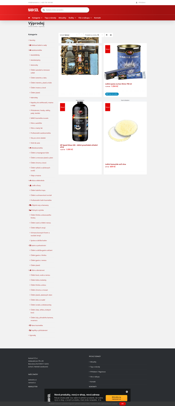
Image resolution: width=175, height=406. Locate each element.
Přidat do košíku (113, 94)
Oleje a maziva (36, 175)
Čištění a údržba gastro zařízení (41, 250)
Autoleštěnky (35, 55)
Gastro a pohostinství (38, 245)
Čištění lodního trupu (38, 190)
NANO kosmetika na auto (39, 118)
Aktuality (93, 362)
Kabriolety (34, 98)
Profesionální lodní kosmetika (41, 200)
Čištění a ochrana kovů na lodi (41, 195)
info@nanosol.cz (33, 2)
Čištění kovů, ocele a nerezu (40, 275)
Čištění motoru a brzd (38, 88)
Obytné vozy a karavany (40, 205)
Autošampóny (35, 60)
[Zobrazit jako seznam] (111, 35)
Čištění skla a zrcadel (38, 300)
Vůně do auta (35, 143)
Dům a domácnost (37, 270)
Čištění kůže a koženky (38, 280)
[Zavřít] (127, 392)
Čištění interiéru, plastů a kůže (41, 83)
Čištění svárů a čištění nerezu (41, 223)
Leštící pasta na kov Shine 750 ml (118, 84)
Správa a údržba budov (39, 240)
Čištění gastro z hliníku (38, 255)
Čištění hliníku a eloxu (38, 285)
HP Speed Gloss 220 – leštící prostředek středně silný (79, 146)
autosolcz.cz (32, 380)
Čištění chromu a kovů (38, 163)
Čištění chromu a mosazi (39, 290)
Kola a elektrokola (37, 180)
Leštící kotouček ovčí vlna (115, 164)
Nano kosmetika (37, 325)
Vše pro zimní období (38, 138)
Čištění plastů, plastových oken (41, 295)
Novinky (32, 40)
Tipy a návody (95, 367)
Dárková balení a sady (39, 45)
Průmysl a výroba (37, 210)
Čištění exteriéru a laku (39, 78)
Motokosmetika (37, 148)
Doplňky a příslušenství (39, 330)
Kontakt (93, 382)
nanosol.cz (32, 383)
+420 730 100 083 (47, 2)
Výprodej (32, 335)
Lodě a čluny (36, 185)
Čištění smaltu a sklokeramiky (41, 305)
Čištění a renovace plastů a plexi (42, 158)
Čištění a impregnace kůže (40, 153)
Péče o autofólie (36, 123)
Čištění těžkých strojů (38, 228)
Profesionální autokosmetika (41, 133)
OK (123, 404)
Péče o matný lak (37, 128)
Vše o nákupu (95, 377)
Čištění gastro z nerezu (38, 260)
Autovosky (34, 65)
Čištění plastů (35, 93)
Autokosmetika (36, 50)
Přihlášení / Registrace (98, 372)
